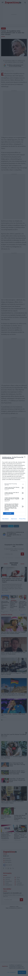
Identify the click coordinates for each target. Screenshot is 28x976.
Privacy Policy (22, 518)
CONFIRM (8, 513)
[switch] (22, 488)
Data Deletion (5, 518)
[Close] (25, 457)
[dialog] (14, 488)
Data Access (14, 518)
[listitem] (14, 484)
